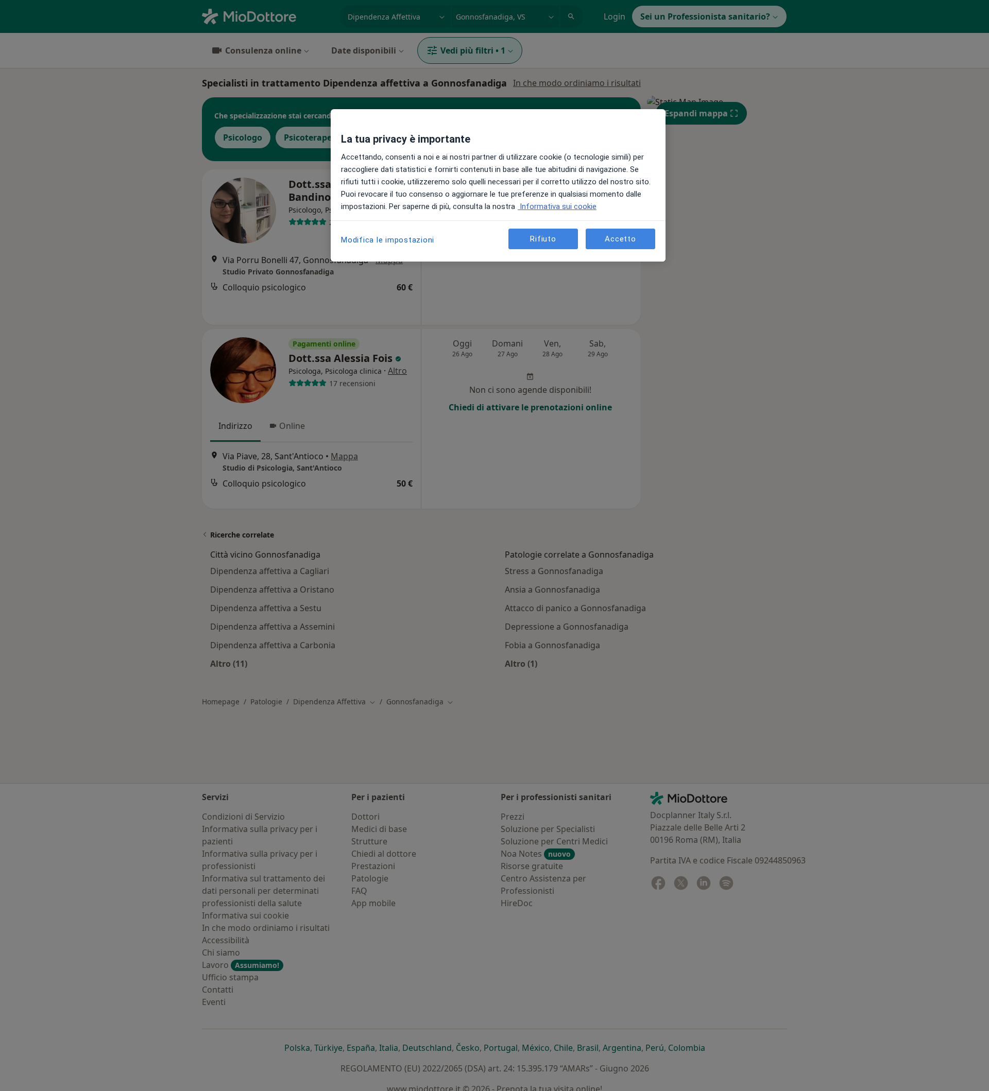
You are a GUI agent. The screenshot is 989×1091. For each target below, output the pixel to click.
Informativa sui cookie (557, 206)
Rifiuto (543, 238)
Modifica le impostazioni (387, 240)
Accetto (620, 238)
